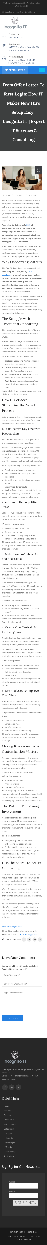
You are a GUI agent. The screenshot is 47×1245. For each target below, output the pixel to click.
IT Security (8, 1138)
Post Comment (12, 1018)
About (15, 1236)
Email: (12, 1191)
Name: (12, 1181)
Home (6, 1106)
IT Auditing (8, 1147)
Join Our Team (10, 1124)
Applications (9, 1156)
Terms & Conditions (23, 1240)
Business (19, 195)
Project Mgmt (9, 1142)
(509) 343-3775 (15, 37)
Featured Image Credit (12, 926)
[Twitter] (18, 1087)
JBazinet (7, 195)
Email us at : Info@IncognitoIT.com (19, 12)
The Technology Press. (27, 934)
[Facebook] (5, 1087)
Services (7, 1115)
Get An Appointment (15, 70)
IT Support (8, 1133)
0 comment (32, 195)
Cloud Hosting (10, 1151)
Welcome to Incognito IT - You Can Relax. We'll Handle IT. (21, 4)
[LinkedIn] (11, 1087)
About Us (7, 1110)
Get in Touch (9, 1129)
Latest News (9, 1119)
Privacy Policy (34, 1236)
